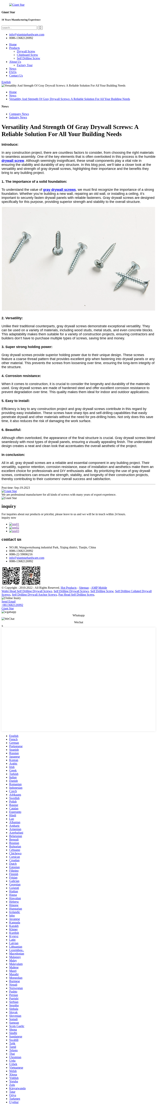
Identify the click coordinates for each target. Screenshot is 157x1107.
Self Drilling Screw (28, 58)
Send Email (9, 601)
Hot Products (69, 587)
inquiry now (9, 517)
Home (13, 44)
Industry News (18, 117)
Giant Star (8, 608)
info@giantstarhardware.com (26, 557)
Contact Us (16, 75)
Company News (19, 114)
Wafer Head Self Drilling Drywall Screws (27, 591)
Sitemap (84, 587)
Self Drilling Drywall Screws (71, 591)
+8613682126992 (12, 605)
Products (14, 48)
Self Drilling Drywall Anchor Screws (34, 594)
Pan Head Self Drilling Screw (76, 594)
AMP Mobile (99, 587)
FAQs (12, 72)
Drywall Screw (26, 51)
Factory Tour (25, 65)
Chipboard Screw (27, 54)
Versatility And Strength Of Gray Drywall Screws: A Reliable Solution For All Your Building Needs (69, 99)
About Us (15, 61)
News (12, 68)
